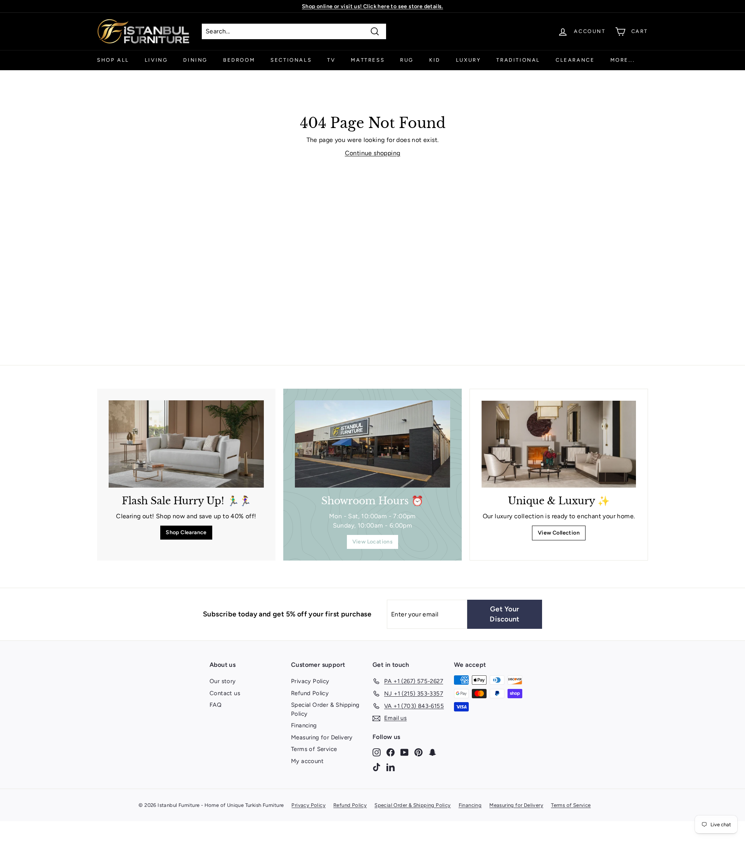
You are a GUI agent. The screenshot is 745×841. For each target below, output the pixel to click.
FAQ (216, 704)
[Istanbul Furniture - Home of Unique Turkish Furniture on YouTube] (404, 752)
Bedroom (239, 60)
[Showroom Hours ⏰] (372, 444)
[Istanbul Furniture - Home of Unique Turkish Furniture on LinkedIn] (390, 766)
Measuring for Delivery (322, 737)
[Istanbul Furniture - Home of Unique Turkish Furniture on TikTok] (376, 766)
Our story (223, 681)
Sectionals (291, 60)
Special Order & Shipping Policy (325, 709)
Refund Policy (310, 693)
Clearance (575, 60)
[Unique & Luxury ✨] (559, 444)
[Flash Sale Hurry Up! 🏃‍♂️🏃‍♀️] (186, 444)
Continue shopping (372, 153)
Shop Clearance (186, 532)
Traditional (518, 60)
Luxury (468, 60)
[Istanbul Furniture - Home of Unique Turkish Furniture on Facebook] (390, 752)
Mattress (368, 60)
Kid (434, 60)
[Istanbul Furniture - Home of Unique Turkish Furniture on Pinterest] (418, 752)
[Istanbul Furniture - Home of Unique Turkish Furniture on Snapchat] (432, 752)
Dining (195, 60)
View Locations (372, 541)
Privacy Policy (310, 681)
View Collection (559, 533)
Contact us (225, 693)
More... (622, 60)
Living (156, 60)
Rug (407, 60)
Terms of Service (314, 749)
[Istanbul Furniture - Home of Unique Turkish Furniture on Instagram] (376, 752)
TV (331, 60)
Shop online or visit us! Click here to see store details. (372, 6)
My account (307, 761)
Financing (304, 725)
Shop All (113, 60)
